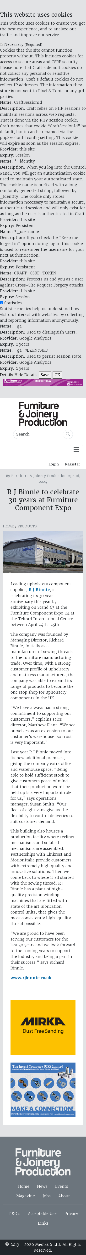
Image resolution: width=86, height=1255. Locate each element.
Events (61, 1186)
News (42, 1186)
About (64, 1196)
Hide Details (26, 374)
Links (43, 1223)
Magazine (25, 1196)
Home (8, 526)
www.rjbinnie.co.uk (31, 977)
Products (27, 526)
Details (6, 374)
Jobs (47, 1196)
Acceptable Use (42, 1213)
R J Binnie (39, 589)
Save (45, 374)
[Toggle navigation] (76, 449)
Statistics (13, 302)
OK (57, 374)
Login (53, 464)
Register (72, 464)
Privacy (71, 1213)
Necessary (23, 44)
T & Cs (14, 1213)
